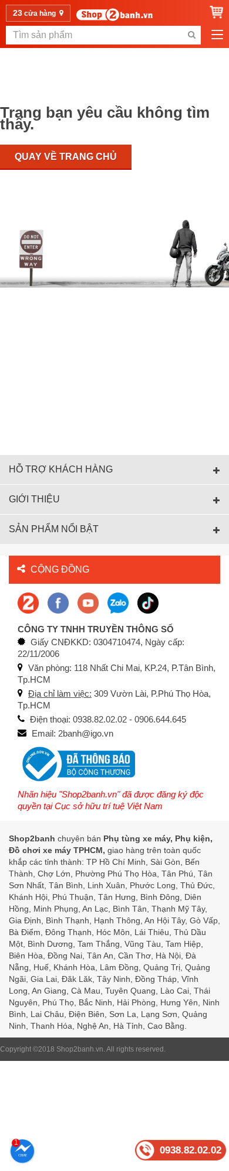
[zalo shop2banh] (118, 602)
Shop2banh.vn (79, 1049)
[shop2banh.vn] (88, 602)
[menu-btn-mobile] (217, 35)
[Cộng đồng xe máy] (28, 602)
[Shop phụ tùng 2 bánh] (58, 602)
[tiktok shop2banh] (148, 602)
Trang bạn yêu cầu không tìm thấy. (105, 118)
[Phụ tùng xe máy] (114, 14)
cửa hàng (35, 13)
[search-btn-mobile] (191, 35)
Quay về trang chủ (66, 157)
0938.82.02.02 (190, 1150)
